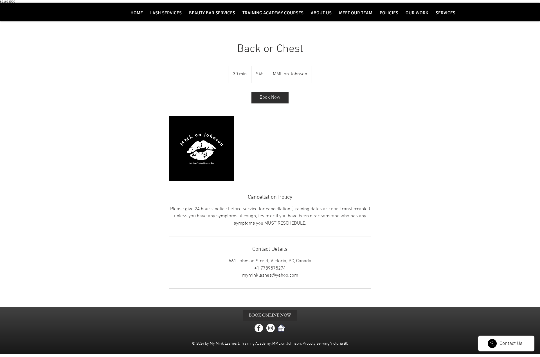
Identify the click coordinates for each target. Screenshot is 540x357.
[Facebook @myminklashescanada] (259, 328)
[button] (212, 13)
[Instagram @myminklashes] (270, 328)
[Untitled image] (201, 148)
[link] (270, 97)
